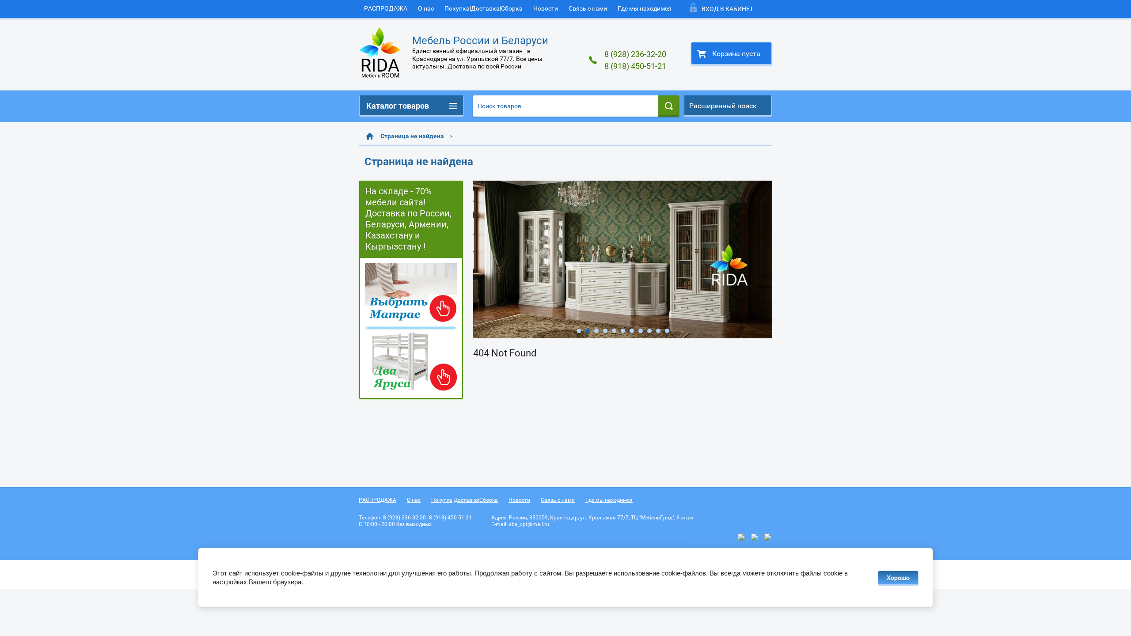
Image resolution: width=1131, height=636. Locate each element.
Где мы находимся (645, 8)
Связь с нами (588, 8)
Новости (545, 8)
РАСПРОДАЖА (385, 8)
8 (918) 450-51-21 (635, 66)
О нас (426, 8)
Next (480, 259)
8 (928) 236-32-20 (635, 54)
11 (667, 331)
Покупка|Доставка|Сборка (483, 8)
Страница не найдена (412, 136)
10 (658, 331)
